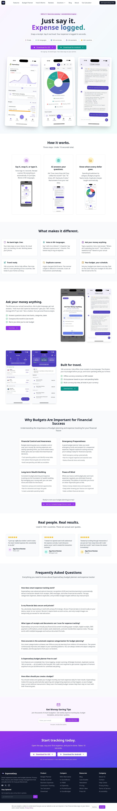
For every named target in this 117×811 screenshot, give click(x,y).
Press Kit (82, 791)
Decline (94, 807)
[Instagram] (9, 785)
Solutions (60, 3)
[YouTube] (2, 785)
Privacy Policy (103, 786)
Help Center (103, 783)
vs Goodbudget (65, 791)
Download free (68, 388)
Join (35, 796)
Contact (101, 780)
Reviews (51, 3)
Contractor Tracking (47, 786)
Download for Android (72, 47)
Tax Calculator (86, 3)
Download (44, 791)
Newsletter (83, 783)
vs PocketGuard (65, 788)
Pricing (81, 786)
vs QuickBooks (65, 780)
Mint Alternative (65, 777)
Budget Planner (27, 3)
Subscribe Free (72, 720)
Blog (70, 3)
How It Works (40, 3)
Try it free (12, 328)
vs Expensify (64, 786)
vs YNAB (63, 783)
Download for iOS (43, 47)
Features (16, 3)
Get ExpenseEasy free (107, 3)
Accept (102, 807)
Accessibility (103, 791)
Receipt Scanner (46, 780)
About (77, 3)
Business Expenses (46, 783)
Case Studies (83, 780)
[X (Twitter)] (6, 785)
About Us (102, 777)
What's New (83, 788)
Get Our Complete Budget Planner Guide (58, 504)
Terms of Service (104, 788)
